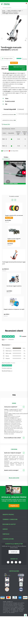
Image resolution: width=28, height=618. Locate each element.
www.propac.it (14, 409)
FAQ (6, 104)
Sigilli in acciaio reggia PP (14, 238)
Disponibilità (11, 133)
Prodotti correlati (10, 101)
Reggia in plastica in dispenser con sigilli (14, 309)
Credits (16, 612)
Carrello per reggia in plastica (14, 286)
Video (6, 98)
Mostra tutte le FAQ (14, 478)
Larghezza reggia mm (18, 133)
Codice (4, 133)
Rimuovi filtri (6, 124)
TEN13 (3, 139)
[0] (26, 4)
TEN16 (3, 145)
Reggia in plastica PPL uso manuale (14, 215)
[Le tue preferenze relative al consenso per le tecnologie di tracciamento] (25, 615)
